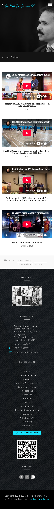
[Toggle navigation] (50, 4)
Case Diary (40, 264)
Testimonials (27, 425)
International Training (27, 387)
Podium (27, 398)
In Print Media (27, 406)
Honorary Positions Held (27, 383)
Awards (27, 379)
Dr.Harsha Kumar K (27, 375)
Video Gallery (24, 264)
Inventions (27, 394)
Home (27, 371)
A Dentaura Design (40, 499)
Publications (27, 390)
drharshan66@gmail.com (26, 352)
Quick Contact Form (27, 433)
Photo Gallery (24, 260)
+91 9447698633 (22, 343)
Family (27, 402)
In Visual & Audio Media (27, 410)
